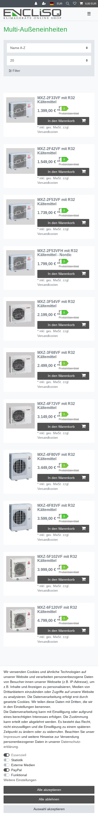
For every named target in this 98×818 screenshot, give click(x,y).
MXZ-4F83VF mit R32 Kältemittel (56, 507)
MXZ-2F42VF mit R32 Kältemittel (56, 151)
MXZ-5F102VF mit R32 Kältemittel (57, 559)
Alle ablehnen (49, 799)
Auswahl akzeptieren (49, 809)
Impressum (12, 737)
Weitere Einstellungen (20, 780)
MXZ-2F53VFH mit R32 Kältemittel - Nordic (57, 253)
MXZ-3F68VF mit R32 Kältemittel (56, 355)
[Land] (51, 3)
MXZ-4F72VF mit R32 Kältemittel (56, 406)
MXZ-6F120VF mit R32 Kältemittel (57, 609)
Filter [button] (16, 71)
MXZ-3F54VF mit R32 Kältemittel (56, 304)
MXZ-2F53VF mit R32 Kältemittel (56, 202)
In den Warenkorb (61, 121)
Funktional (19, 775)
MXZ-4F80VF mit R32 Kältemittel (56, 457)
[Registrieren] (44, 3)
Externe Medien (23, 765)
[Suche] (67, 3)
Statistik (17, 760)
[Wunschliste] (74, 3)
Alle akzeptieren (49, 790)
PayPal (16, 770)
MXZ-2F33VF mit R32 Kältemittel (56, 100)
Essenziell (18, 755)
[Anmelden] (36, 3)
